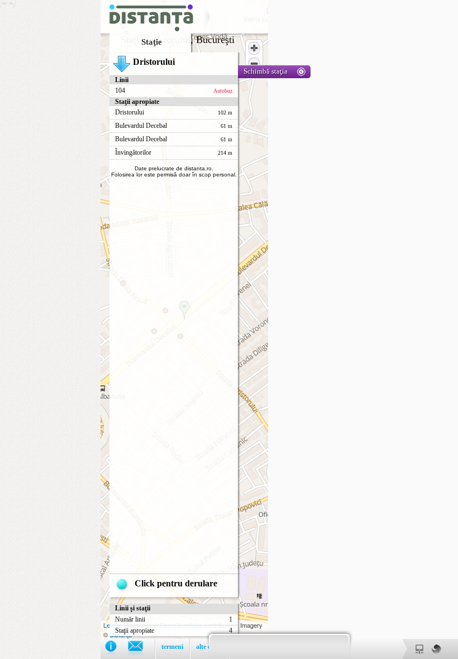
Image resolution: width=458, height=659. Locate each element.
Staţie (151, 41)
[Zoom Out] (254, 63)
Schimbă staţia (266, 71)
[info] (116, 649)
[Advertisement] (50, 167)
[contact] (141, 649)
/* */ (144, 325)
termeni (172, 647)
